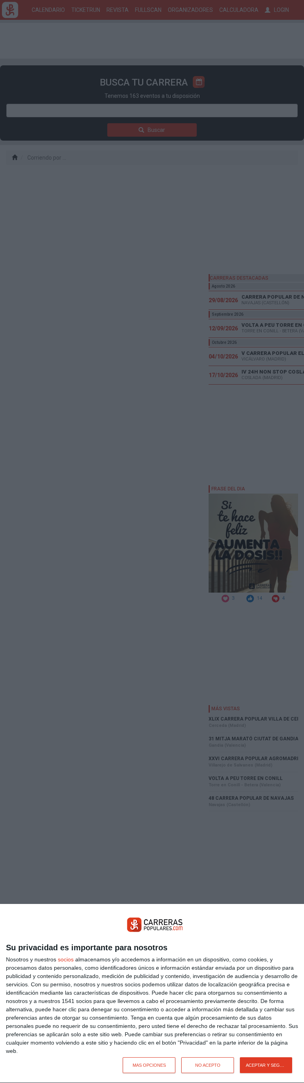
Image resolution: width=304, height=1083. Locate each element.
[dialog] (152, 993)
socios (66, 959)
